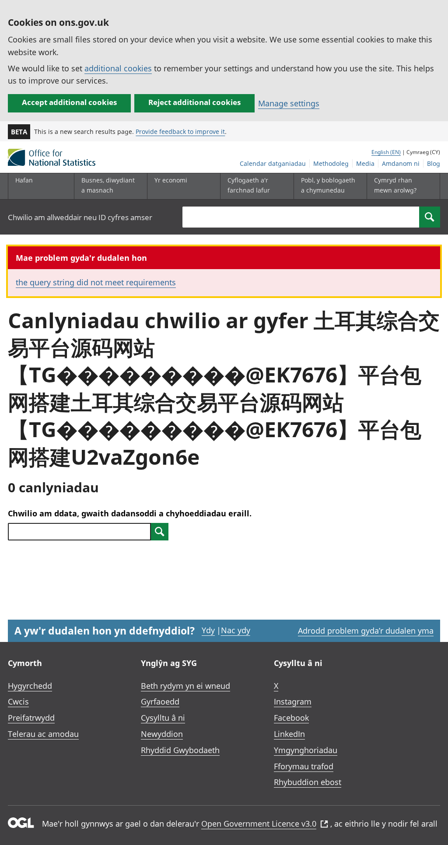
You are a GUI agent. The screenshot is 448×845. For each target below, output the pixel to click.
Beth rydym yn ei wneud (185, 685)
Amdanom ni (401, 163)
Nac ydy (235, 630)
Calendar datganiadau (273, 163)
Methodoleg (331, 163)
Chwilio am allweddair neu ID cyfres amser (80, 217)
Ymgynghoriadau (305, 750)
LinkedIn (289, 734)
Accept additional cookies (69, 102)
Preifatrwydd (31, 717)
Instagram (293, 701)
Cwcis (18, 701)
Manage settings (288, 103)
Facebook (291, 717)
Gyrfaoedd (160, 701)
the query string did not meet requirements (96, 282)
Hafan (24, 180)
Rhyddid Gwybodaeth (180, 750)
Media (365, 163)
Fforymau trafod (303, 766)
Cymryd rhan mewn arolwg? (395, 185)
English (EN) (386, 152)
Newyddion (162, 734)
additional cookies (118, 68)
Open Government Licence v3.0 (258, 823)
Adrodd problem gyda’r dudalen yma (366, 630)
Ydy (208, 630)
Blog (433, 163)
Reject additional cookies (194, 102)
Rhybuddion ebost (307, 782)
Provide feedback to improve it (180, 131)
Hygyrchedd (30, 685)
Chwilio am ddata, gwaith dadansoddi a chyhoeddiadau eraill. (130, 513)
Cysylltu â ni (163, 717)
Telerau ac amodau (43, 734)
